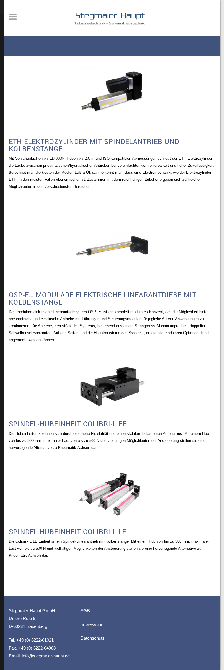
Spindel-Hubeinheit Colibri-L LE (67, 531)
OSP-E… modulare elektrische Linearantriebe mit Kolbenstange (102, 298)
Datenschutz (92, 638)
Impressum (91, 624)
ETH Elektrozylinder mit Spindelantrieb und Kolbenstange (94, 145)
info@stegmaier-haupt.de (46, 655)
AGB (85, 610)
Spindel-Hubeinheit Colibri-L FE (68, 423)
